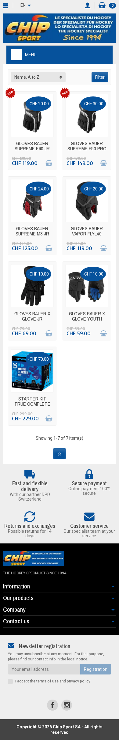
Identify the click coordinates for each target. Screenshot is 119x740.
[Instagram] (66, 705)
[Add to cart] (48, 163)
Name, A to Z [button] (26, 77)
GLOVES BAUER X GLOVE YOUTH (87, 316)
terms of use (47, 681)
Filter (100, 77)
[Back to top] (59, 453)
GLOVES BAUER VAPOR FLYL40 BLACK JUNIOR (87, 233)
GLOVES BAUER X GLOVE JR (32, 316)
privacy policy (78, 681)
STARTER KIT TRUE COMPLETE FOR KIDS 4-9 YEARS (32, 406)
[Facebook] (52, 705)
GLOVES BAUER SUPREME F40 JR (32, 146)
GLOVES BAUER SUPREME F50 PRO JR (86, 148)
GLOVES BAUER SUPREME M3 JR (32, 231)
